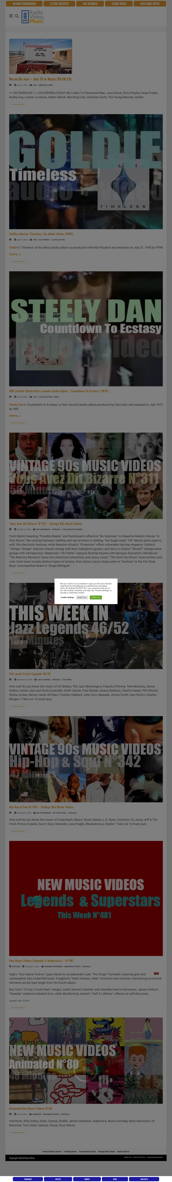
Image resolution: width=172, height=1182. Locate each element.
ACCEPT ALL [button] (95, 597)
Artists (58, 1179)
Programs (28, 1179)
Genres (87, 1179)
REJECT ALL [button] (82, 597)
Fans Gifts (144, 1179)
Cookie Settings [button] (67, 597)
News (115, 1179)
